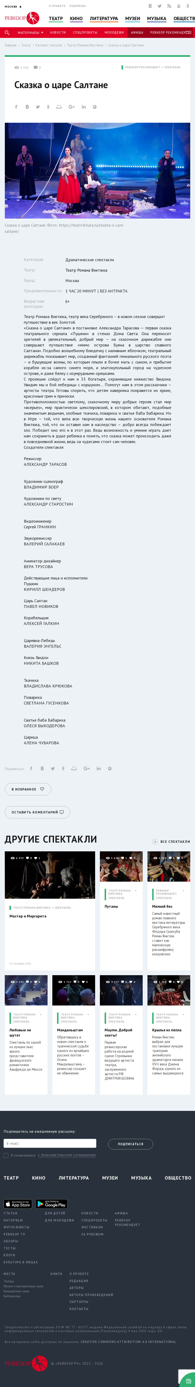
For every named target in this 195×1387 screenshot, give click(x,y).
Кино (76, 18)
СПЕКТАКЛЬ (173, 67)
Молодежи (114, 33)
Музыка (156, 18)
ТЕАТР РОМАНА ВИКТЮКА (32, 907)
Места (9, 1274)
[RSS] (169, 6)
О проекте (57, 6)
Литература (104, 18)
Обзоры (11, 1241)
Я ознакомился (23, 1155)
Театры (9, 1281)
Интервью (13, 1220)
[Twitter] (159, 6)
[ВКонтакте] (150, 6)
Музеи (132, 18)
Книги (56, 1274)
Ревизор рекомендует (169, 33)
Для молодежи (59, 1220)
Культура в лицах (21, 1262)
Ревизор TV (14, 1234)
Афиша (137, 33)
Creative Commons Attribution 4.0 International (129, 1342)
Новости (58, 33)
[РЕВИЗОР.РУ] (22, 18)
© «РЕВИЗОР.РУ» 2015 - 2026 (77, 1363)
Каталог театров (48, 45)
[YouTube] (178, 6)
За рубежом (92, 1234)
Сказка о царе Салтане (126, 45)
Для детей (55, 1213)
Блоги (9, 1255)
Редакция (78, 1281)
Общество (178, 1178)
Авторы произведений (91, 1295)
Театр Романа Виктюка (85, 45)
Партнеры (79, 1302)
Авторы (76, 1288)
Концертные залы (16, 1291)
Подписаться (130, 1144)
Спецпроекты (85, 33)
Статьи (10, 1213)
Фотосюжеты (16, 1227)
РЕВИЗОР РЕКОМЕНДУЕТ (142, 67)
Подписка (77, 6)
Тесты (10, 1248)
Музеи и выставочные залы (23, 1286)
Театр (56, 18)
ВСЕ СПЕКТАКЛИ (175, 841)
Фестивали (92, 1227)
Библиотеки (12, 1296)
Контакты (79, 1309)
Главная (10, 45)
